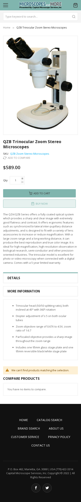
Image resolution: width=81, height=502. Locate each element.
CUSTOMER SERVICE (25, 437)
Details (13, 278)
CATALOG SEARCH (49, 420)
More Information (23, 291)
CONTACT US (40, 445)
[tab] (40, 278)
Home (6, 27)
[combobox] (40, 16)
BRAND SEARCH (29, 428)
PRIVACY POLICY (59, 437)
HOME (23, 420)
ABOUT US (56, 428)
